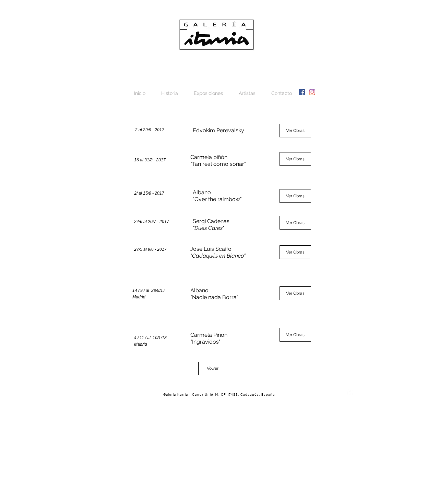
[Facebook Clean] (350, 392)
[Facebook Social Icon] (302, 92)
